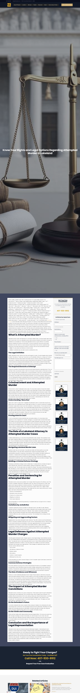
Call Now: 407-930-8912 (40, 658)
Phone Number (57, 341)
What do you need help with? (60, 352)
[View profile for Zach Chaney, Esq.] (61, 391)
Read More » (54, 691)
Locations (24, 4)
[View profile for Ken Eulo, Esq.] (61, 431)
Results (35, 4)
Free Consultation (67, 4)
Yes (56, 350)
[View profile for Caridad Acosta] (61, 404)
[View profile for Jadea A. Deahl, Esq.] (61, 418)
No (56, 339)
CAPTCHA (56, 373)
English (9, 692)
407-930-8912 (63, 311)
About (45, 4)
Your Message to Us (58, 357)
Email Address (57, 329)
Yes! (56, 337)
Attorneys (29, 4)
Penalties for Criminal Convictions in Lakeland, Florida (61, 684)
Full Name (56, 322)
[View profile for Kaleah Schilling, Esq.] (61, 445)
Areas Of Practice (17, 4)
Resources (40, 4)
